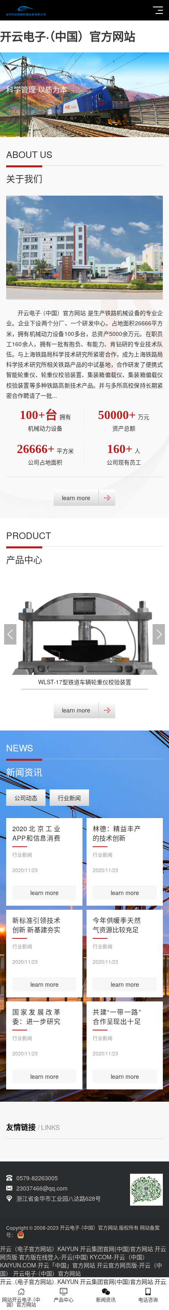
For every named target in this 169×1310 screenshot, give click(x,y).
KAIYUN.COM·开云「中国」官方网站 (47, 1265)
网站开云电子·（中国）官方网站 (21, 1302)
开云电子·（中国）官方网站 (67, 36)
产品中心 (63, 1299)
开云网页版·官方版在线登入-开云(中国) (83, 1253)
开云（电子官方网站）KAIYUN (39, 1249)
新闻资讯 (106, 1299)
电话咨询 (148, 1299)
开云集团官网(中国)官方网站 (116, 1249)
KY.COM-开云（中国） (119, 1257)
